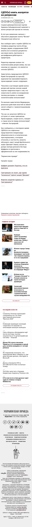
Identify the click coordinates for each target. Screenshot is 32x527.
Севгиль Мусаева (21, 507)
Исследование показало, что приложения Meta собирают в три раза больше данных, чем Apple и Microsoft (15, 355)
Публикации (12, 6)
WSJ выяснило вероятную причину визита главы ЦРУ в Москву (21, 227)
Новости (4, 6)
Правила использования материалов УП (15, 435)
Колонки (26, 6)
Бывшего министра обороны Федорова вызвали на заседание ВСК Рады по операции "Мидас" (21, 266)
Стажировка (22, 441)
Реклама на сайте (13, 433)
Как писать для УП (11, 441)
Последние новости (10, 310)
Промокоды (16, 443)
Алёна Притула (22, 508)
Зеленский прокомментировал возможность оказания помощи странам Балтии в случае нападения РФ (22, 290)
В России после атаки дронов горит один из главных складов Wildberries (16, 379)
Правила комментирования (10, 215)
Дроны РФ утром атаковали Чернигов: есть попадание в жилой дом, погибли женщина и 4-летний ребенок (15, 345)
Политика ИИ (9, 437)
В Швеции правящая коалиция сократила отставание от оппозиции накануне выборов (14, 325)
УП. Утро (19, 6)
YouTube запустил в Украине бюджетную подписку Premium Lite (16, 372)
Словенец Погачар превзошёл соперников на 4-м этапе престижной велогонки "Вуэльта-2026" (14, 316)
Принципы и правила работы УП (16, 439)
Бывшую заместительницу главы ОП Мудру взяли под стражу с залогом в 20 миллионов (21, 239)
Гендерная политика (20, 437)
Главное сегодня (8, 222)
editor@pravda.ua (21, 510)
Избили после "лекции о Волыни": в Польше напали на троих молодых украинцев (21, 278)
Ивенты (21, 433)
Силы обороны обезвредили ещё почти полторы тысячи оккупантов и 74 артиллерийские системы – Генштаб (15, 334)
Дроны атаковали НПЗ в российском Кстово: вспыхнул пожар (14, 364)
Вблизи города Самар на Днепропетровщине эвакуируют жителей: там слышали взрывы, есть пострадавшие (22, 253)
